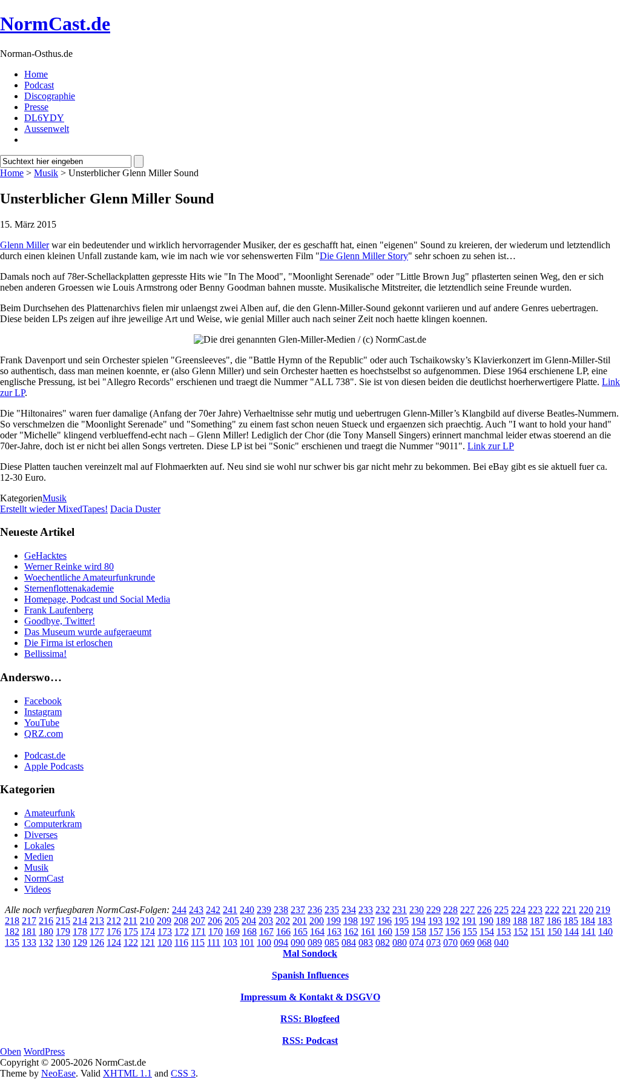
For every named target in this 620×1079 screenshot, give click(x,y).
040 (501, 942)
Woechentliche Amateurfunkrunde (89, 577)
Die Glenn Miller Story (364, 256)
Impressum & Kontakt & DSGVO (310, 997)
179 (63, 931)
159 (402, 931)
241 (230, 910)
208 (181, 921)
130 (63, 942)
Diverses (41, 835)
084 (348, 942)
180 (46, 931)
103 (230, 942)
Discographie (49, 96)
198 (350, 921)
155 (470, 931)
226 (484, 910)
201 (299, 921)
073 (433, 942)
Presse (36, 107)
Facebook (43, 701)
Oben (10, 1051)
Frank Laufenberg (58, 610)
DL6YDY (44, 118)
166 (283, 931)
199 (333, 921)
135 (12, 942)
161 (368, 931)
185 (571, 921)
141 (588, 931)
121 (147, 942)
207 (198, 921)
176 (114, 931)
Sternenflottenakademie (69, 588)
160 (385, 931)
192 (452, 921)
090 (298, 942)
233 (365, 910)
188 (520, 921)
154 (487, 931)
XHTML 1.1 (127, 1073)
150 (554, 931)
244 (179, 910)
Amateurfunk (49, 813)
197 (367, 921)
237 (298, 910)
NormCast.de (55, 24)
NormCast (44, 878)
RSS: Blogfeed (310, 1019)
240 (247, 910)
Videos (37, 889)
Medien (38, 856)
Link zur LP (490, 446)
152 (520, 931)
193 (435, 921)
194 (418, 921)
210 (147, 921)
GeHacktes (45, 555)
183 (605, 921)
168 (249, 931)
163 (334, 931)
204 (249, 921)
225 (501, 910)
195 (401, 921)
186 (554, 921)
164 (317, 931)
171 (198, 931)
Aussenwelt (46, 129)
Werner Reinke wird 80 (69, 566)
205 (232, 921)
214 (80, 921)
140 (605, 931)
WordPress (44, 1051)
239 (264, 910)
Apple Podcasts (54, 766)
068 (484, 942)
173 (164, 931)
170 (215, 931)
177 (97, 931)
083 (365, 942)
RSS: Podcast (310, 1040)
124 (114, 942)
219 (603, 910)
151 (537, 931)
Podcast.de (44, 755)
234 (348, 910)
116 (181, 942)
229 (433, 910)
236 (315, 910)
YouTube (41, 723)
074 (416, 942)
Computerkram (53, 824)
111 (213, 942)
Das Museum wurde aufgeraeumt (87, 632)
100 (264, 942)
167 (266, 931)
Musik (46, 173)
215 (63, 921)
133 (29, 942)
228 (450, 910)
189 (503, 921)
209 (164, 921)
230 (416, 910)
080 (399, 942)
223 (535, 910)
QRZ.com (43, 733)
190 (486, 921)
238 (281, 910)
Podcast (39, 85)
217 (29, 921)
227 (467, 910)
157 (436, 931)
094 (281, 942)
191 (469, 921)
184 (588, 921)
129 (80, 942)
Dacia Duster (135, 509)
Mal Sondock (310, 953)
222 (552, 910)
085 (332, 942)
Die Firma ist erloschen (68, 643)
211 (130, 921)
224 (518, 910)
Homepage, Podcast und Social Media (97, 599)
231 (399, 910)
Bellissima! (45, 653)
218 (12, 921)
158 (419, 931)
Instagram (43, 712)
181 (29, 931)
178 (80, 931)
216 (46, 921)
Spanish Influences (310, 975)
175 (131, 931)
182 (12, 931)
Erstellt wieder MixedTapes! (54, 509)
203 (266, 921)
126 (97, 942)
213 (97, 921)
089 (315, 942)
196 (384, 921)
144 (571, 931)
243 (196, 910)
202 (282, 921)
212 (114, 921)
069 (467, 942)
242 (213, 910)
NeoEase (58, 1073)
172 (181, 931)
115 (198, 942)
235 (332, 910)
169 (232, 931)
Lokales (39, 845)
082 (382, 942)
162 (351, 931)
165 (300, 931)
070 (450, 942)
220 (586, 910)
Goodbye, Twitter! (59, 621)
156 (453, 931)
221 (569, 910)
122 (131, 942)
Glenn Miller (24, 245)
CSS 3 (183, 1073)
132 (46, 942)
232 (382, 910)
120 (164, 942)
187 (537, 921)
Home (36, 74)
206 (215, 921)
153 (503, 931)
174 (147, 931)
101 (247, 942)
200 (316, 921)
